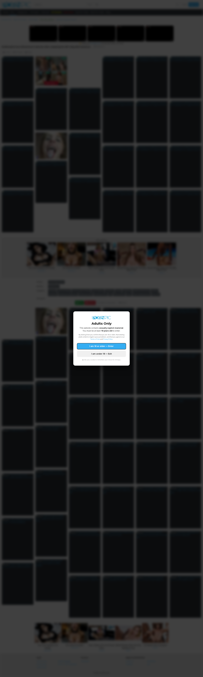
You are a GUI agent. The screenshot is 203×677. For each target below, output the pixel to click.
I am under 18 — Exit (101, 354)
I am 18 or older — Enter (101, 346)
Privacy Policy (107, 339)
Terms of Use (95, 339)
